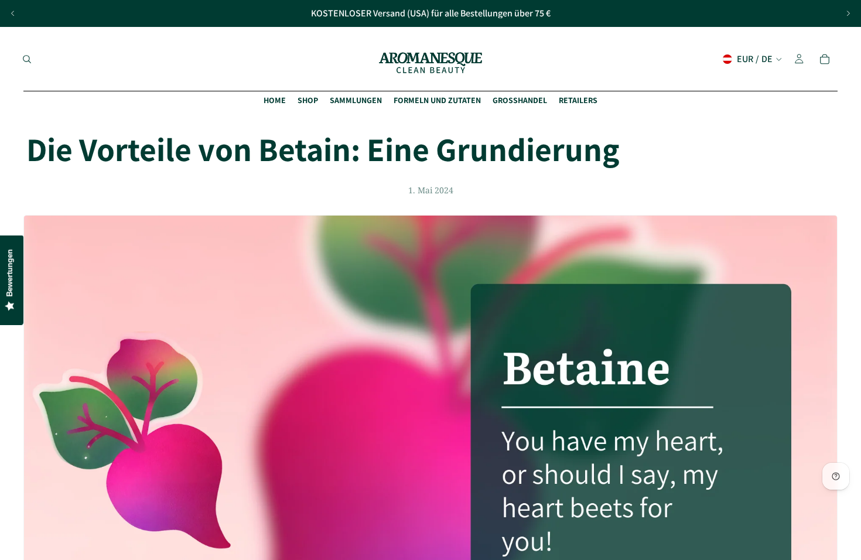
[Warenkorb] (825, 59)
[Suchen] (27, 59)
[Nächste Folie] (848, 13)
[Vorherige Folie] (13, 13)
